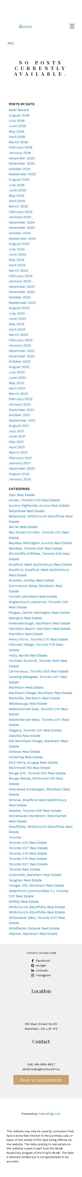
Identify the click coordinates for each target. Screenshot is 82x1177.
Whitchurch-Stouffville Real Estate (37, 907)
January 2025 (20, 217)
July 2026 (17, 121)
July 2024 (17, 249)
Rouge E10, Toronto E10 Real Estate (37, 773)
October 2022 (19, 361)
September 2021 (22, 420)
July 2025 (17, 185)
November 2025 (21, 163)
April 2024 (17, 265)
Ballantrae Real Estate (26, 511)
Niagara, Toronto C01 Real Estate (35, 730)
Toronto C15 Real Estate (28, 859)
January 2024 (20, 281)
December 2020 (22, 468)
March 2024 (18, 270)
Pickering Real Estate (26, 757)
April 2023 (17, 329)
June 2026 (17, 126)
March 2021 (18, 452)
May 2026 (16, 131)
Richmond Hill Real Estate (29, 768)
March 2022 (18, 394)
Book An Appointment (41, 1079)
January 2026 (20, 153)
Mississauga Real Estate (28, 703)
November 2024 (22, 228)
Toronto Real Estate (24, 869)
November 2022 (21, 356)
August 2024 (19, 244)
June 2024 (17, 254)
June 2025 (17, 190)
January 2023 (20, 345)
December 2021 (21, 410)
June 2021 (17, 436)
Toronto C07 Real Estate (28, 848)
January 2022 (20, 404)
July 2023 (17, 313)
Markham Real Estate (26, 687)
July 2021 (16, 431)
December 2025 (21, 158)
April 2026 (17, 137)
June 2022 (17, 378)
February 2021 (20, 458)
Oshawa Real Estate (24, 752)
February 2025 (20, 212)
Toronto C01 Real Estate (28, 843)
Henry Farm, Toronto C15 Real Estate (38, 639)
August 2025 (19, 179)
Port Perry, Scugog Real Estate (33, 762)
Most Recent (19, 110)
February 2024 (21, 276)
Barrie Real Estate (23, 527)
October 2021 (19, 415)
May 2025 (16, 196)
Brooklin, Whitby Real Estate (31, 580)
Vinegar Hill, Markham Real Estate (36, 885)
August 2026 (19, 115)
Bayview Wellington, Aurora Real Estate (40, 543)
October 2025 (19, 169)
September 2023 (22, 303)
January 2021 (19, 463)
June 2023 (17, 319)
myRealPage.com (49, 1113)
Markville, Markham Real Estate (34, 698)
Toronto (15, 837)
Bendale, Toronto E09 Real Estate (35, 548)
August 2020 (19, 474)
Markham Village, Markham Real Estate (40, 693)
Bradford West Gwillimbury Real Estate (40, 564)
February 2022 (20, 399)
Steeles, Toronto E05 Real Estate (35, 811)
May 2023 (16, 324)
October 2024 (20, 233)
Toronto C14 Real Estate (28, 853)
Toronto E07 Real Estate (28, 864)
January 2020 (20, 479)
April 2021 (17, 447)
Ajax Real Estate (22, 495)
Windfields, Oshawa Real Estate (34, 928)
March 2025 (18, 206)
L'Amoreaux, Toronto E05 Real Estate (38, 671)
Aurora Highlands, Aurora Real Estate (39, 505)
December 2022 (21, 351)
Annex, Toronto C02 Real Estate (34, 500)
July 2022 (17, 372)
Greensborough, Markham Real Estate (39, 623)
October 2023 (19, 297)
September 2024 (22, 238)
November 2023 (21, 292)
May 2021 (16, 442)
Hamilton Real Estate (26, 634)
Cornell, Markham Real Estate (33, 596)
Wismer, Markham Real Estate (33, 934)
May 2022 (16, 383)
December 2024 (22, 222)
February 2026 (20, 147)
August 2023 (19, 308)
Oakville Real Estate (24, 736)
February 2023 (20, 340)
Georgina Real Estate (25, 618)
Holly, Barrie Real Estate (28, 655)
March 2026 (18, 142)
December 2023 (21, 287)
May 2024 (16, 260)
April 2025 (17, 201)
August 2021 (19, 426)
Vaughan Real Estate (25, 880)
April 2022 (17, 388)
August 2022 (19, 367)
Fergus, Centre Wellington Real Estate (39, 613)
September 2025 (22, 174)
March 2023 (18, 335)
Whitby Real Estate (24, 902)
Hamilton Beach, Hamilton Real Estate (39, 629)
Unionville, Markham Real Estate (35, 875)
